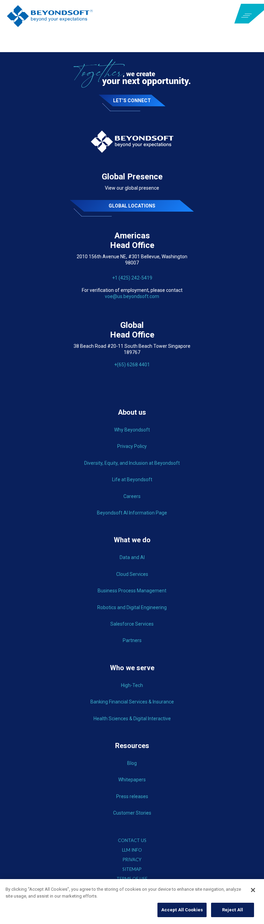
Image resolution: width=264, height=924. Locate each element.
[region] (132, 901)
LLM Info (132, 850)
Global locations (132, 206)
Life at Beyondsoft (132, 479)
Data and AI (132, 557)
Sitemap (132, 869)
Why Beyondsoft (132, 430)
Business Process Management (132, 590)
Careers (132, 496)
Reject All (232, 909)
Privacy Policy (132, 446)
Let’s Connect (132, 100)
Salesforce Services (132, 624)
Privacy (132, 859)
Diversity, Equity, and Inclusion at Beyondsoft (132, 463)
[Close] (253, 890)
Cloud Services (132, 574)
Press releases (132, 796)
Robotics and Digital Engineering (132, 607)
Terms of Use (132, 879)
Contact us (132, 840)
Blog (132, 763)
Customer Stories (132, 813)
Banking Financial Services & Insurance (132, 701)
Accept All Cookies (182, 909)
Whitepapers (132, 779)
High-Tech (132, 685)
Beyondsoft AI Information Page (132, 513)
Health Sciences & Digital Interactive (132, 718)
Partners (132, 640)
